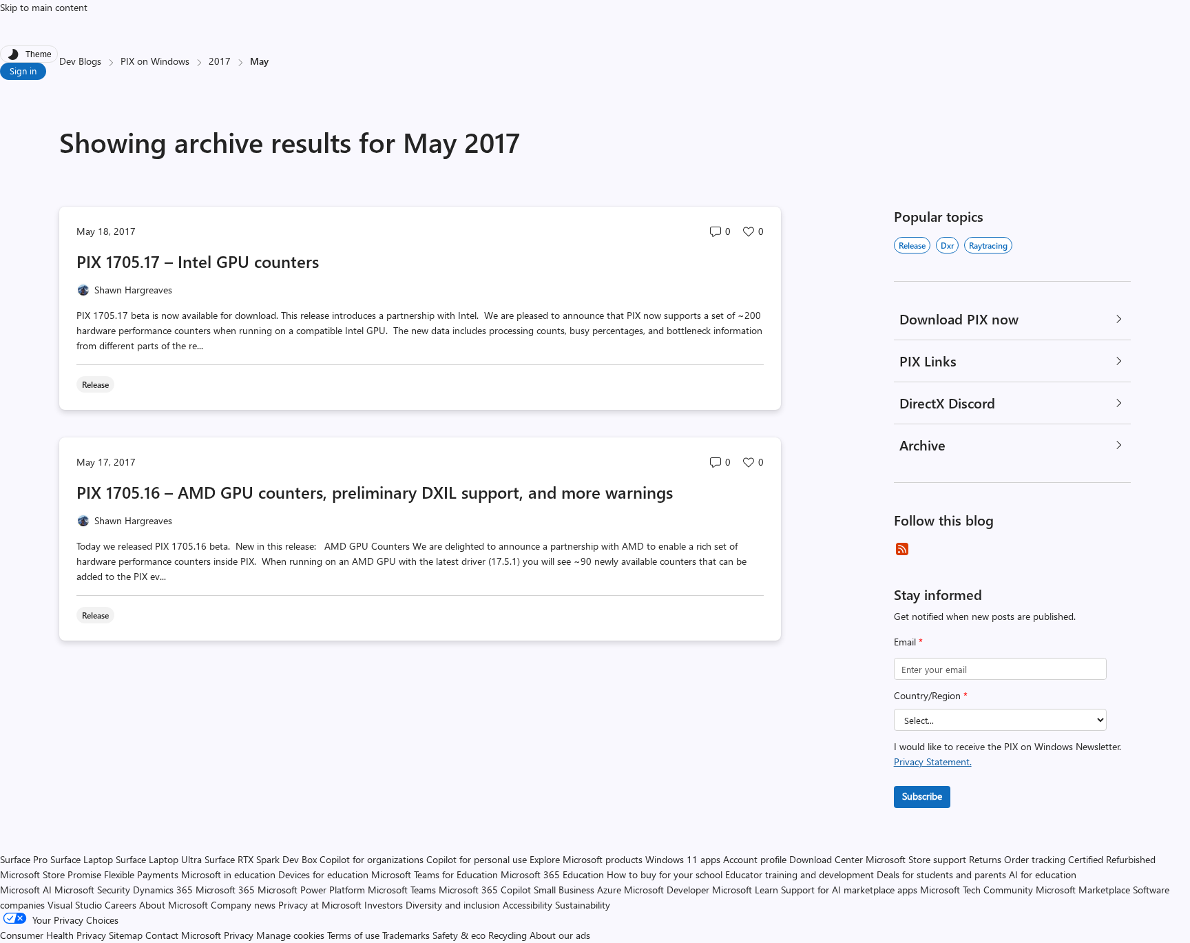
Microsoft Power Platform (311, 889)
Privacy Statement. (933, 761)
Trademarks (406, 935)
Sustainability (582, 904)
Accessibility (527, 904)
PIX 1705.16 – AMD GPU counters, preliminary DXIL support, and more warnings (374, 492)
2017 (220, 61)
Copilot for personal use (476, 859)
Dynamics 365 (163, 889)
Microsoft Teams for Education (434, 874)
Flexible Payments (141, 874)
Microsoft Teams (402, 889)
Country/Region (931, 695)
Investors (383, 904)
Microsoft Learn (745, 889)
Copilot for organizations (372, 859)
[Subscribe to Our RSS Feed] (902, 549)
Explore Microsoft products (586, 859)
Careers (120, 904)
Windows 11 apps (682, 859)
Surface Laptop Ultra (159, 859)
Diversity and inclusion (453, 904)
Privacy (240, 935)
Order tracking (1034, 859)
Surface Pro (24, 859)
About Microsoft (173, 904)
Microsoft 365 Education (552, 874)
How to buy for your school (664, 874)
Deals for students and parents (941, 874)
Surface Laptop (81, 859)
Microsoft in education (228, 874)
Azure (609, 889)
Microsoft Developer (666, 889)
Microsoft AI (26, 889)
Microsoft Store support (916, 859)
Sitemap (126, 935)
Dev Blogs (80, 61)
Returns (985, 859)
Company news (243, 904)
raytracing (988, 245)
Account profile (754, 859)
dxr (947, 245)
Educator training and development (799, 874)
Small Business (564, 889)
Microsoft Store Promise (50, 874)
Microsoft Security (92, 889)
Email (908, 641)
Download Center (826, 859)
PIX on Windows (155, 61)
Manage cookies (290, 935)
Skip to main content (43, 7)
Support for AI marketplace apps (849, 889)
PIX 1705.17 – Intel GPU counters (197, 261)
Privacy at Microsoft (320, 904)
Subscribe (922, 795)
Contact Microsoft (183, 935)
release (912, 245)
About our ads (560, 935)
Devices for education (323, 874)
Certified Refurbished (1112, 859)
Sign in (23, 70)
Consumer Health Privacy (53, 935)
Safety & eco (459, 935)
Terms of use (353, 935)
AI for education (1042, 874)
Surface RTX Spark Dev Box (261, 859)
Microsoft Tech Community (976, 889)
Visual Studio (75, 904)
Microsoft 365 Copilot (485, 889)
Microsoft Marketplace (1083, 889)
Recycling (507, 935)
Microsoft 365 (225, 889)
